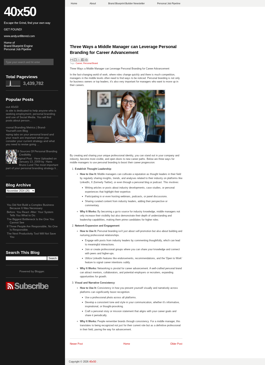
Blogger (39, 271)
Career (79, 63)
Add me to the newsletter (133, 189)
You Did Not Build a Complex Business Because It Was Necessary (30, 206)
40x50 (20, 11)
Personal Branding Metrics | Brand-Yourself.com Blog (24, 129)
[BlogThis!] (75, 60)
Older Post (176, 343)
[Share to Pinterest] (86, 60)
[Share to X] (79, 60)
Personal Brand (90, 63)
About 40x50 (10, 106)
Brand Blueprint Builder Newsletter (126, 3)
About (93, 3)
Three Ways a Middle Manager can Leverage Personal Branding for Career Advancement (123, 49)
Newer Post (76, 343)
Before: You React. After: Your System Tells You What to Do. (30, 213)
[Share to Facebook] (83, 60)
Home (74, 3)
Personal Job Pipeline (168, 3)
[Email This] (72, 60)
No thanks (132, 196)
